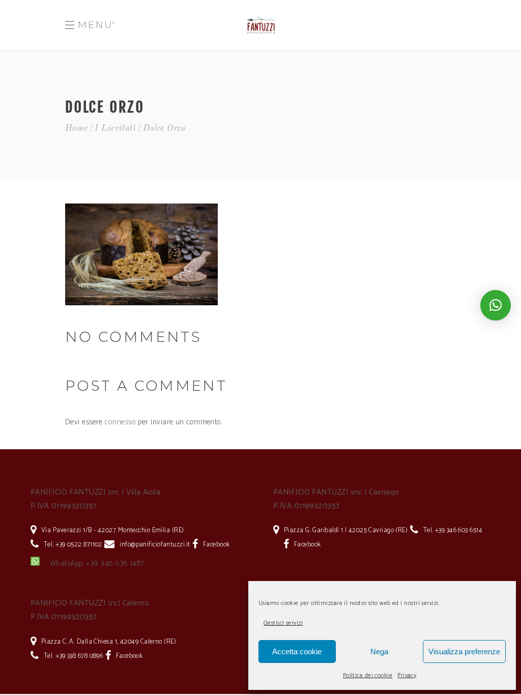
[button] (495, 305)
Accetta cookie (297, 651)
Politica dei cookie (368, 675)
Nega (379, 651)
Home (76, 128)
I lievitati (115, 128)
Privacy (406, 675)
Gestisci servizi (283, 623)
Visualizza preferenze (464, 651)
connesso (120, 422)
